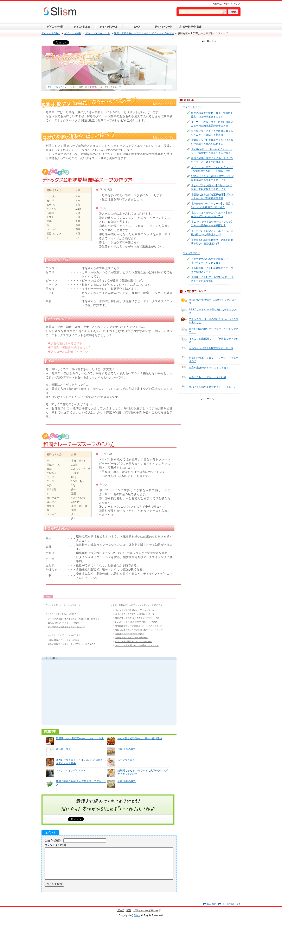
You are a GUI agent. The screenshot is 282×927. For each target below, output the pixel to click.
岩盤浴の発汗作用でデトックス (129, 633)
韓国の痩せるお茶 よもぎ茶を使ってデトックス (137, 618)
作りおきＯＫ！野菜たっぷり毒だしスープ (134, 614)
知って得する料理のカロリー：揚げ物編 (139, 738)
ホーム (218, 3)
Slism (137, 915)
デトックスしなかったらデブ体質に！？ (66, 626)
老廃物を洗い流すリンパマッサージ (131, 637)
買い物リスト (63, 749)
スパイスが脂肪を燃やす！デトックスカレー (135, 610)
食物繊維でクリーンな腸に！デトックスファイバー (139, 626)
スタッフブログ (191, 253)
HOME (120, 910)
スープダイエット (127, 759)
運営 (128, 910)
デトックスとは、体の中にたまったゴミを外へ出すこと (74, 619)
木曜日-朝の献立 (126, 781)
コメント (55, 845)
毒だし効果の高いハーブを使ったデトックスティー (139, 630)
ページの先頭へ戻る (231, 904)
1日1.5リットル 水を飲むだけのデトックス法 (136, 622)
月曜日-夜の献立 (126, 749)
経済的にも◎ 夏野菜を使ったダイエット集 (80, 738)
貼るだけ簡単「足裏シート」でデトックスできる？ (71, 644)
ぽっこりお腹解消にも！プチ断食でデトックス (137, 645)
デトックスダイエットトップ (61, 87)
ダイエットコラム (193, 107)
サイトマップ (232, 3)
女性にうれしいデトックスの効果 (63, 623)
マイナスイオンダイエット (71, 770)
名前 (52, 840)
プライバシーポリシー (145, 910)
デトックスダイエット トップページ (62, 605)
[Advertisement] (81, 693)
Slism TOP (211, 904)
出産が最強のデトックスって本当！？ (65, 640)
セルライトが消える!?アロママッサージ (133, 641)
